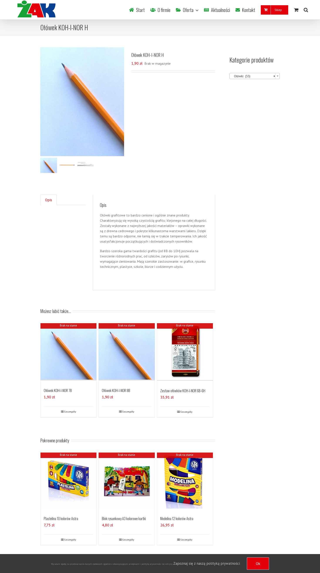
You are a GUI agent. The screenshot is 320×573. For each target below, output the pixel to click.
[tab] (48, 200)
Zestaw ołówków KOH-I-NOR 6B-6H (182, 390)
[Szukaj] (306, 10)
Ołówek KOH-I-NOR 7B (58, 390)
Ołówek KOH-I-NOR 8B (116, 390)
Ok (258, 563)
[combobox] (254, 76)
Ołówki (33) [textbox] (253, 76)
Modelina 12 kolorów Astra (176, 518)
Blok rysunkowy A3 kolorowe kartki (124, 518)
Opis (48, 200)
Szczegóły (70, 411)
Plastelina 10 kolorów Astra (61, 518)
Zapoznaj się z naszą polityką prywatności (206, 563)
